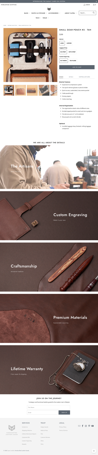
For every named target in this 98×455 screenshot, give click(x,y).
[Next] (55, 55)
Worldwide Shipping (9, 5)
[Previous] (4, 55)
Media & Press (44, 430)
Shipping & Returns (84, 77)
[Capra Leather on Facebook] (82, 426)
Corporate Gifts (26, 437)
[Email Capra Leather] (79, 426)
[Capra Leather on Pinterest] (89, 426)
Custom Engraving (26, 441)
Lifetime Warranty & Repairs (29, 434)
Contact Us (25, 427)
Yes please (73, 60)
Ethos (42, 441)
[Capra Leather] (49, 9)
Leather (69, 43)
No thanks (63, 60)
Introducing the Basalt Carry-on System (49, 1)
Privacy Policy (62, 427)
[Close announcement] (96, 1)
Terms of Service (63, 430)
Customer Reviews (45, 437)
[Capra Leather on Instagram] (86, 426)
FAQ (42, 434)
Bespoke (24, 444)
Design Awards (44, 427)
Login (88, 5)
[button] (27, 13)
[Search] (93, 13)
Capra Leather (10, 450)
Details (71, 77)
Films (42, 444)
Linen (62, 43)
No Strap (63, 52)
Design (61, 77)
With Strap (72, 52)
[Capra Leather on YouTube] (92, 426)
